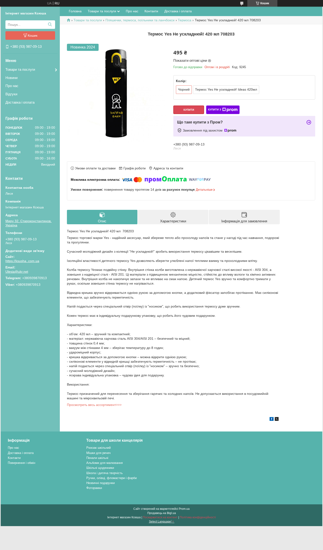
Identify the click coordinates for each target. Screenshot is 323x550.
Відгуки (11, 94)
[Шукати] (49, 24)
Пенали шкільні (97, 458)
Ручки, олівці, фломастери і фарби (111, 478)
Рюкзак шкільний (98, 447)
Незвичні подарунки (100, 483)
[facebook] (272, 420)
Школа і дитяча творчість (104, 473)
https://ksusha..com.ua (22, 261)
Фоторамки (94, 488)
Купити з (214, 109)
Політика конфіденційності (198, 517)
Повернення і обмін (21, 463)
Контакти (151, 11)
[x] (277, 420)
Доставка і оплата (20, 102)
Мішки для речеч (98, 453)
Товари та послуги (20, 69)
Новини (11, 78)
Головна (75, 11)
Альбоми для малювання (104, 463)
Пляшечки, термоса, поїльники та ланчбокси (140, 20)
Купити (188, 109)
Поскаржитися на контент (160, 517)
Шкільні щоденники (100, 468)
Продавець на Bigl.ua (161, 513)
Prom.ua (184, 508)
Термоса (184, 20)
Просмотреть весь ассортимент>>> (94, 405)
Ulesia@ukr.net (16, 271)
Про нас (11, 86)
